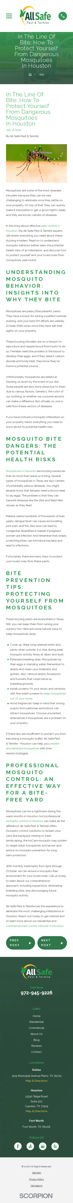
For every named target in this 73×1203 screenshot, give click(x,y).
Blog (36, 1040)
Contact (36, 1051)
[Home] (35, 16)
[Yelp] (55, 1146)
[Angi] (30, 1146)
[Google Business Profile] (43, 1146)
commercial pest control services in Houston (34, 926)
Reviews (36, 1045)
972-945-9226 (36, 992)
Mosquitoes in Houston (21, 471)
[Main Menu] (9, 16)
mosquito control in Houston (24, 821)
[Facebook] (18, 1146)
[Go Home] (30, 74)
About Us (36, 1034)
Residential (36, 1021)
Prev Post (15, 943)
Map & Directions (36, 1080)
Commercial (36, 1028)
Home (36, 1016)
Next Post (46, 943)
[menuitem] (36, 1173)
